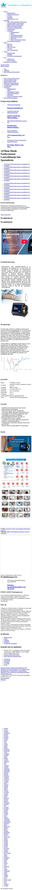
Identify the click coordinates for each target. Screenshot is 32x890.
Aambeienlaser (14, 671)
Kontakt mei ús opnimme (10, 62)
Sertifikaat (9, 17)
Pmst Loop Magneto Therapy (18, 39)
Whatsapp (3, 679)
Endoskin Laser (25, 669)
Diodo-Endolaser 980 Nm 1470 (19, 668)
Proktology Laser (5, 672)
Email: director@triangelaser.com (12, 656)
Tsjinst (5, 51)
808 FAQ (9, 44)
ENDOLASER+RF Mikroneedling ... (13, 117)
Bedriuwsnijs (10, 59)
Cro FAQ (9, 48)
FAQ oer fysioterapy (12, 50)
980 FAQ (9, 45)
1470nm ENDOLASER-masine (15, 23)
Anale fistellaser (22, 671)
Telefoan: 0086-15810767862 (11, 655)
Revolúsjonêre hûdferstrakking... (13, 126)
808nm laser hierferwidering (14, 26)
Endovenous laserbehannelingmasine (19, 672)
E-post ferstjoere (5, 678)
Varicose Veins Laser (6, 674)
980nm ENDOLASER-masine (15, 25)
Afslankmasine (11, 29)
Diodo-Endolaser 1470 (15, 669)
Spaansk (3, 65)
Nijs (5, 57)
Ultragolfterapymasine (16, 36)
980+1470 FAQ (11, 47)
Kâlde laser (13, 38)
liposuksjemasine (5, 671)
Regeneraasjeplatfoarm (15, 108)
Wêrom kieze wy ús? (12, 19)
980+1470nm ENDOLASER (11, 72)
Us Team (9, 16)
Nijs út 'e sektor (11, 60)
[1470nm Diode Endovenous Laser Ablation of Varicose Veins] (17, 165)
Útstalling (9, 54)
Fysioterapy (10, 31)
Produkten (6, 20)
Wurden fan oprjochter (13, 14)
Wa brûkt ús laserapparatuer (14, 56)
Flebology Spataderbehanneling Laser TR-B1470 (16, 587)
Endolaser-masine (5, 668)
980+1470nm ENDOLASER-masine (17, 22)
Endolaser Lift (4, 669)
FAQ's (5, 42)
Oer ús (5, 11)
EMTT (12, 34)
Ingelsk (7, 65)
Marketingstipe (11, 53)
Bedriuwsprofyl (11, 13)
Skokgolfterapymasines (17, 35)
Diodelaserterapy (15, 32)
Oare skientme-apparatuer (14, 41)
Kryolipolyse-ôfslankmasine (14, 28)
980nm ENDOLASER (10, 81)
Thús (5, 69)
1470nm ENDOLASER (10, 80)
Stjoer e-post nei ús (6, 214)
